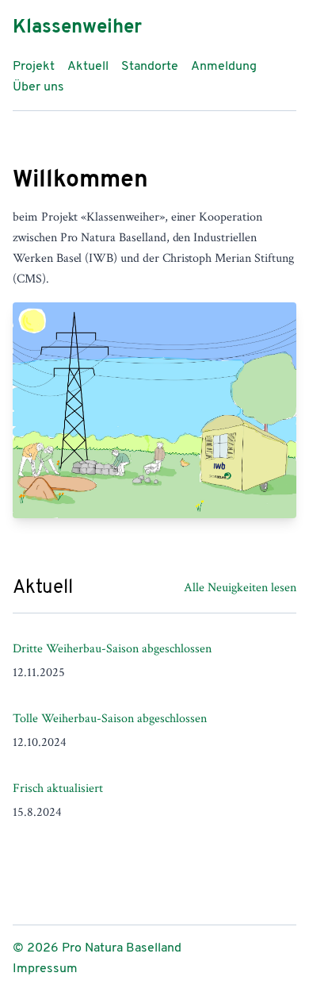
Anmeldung (224, 67)
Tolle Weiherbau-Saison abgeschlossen (110, 718)
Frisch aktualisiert (58, 788)
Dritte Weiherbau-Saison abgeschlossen (112, 648)
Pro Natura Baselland (121, 948)
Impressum (45, 969)
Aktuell (88, 67)
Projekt (34, 67)
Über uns (38, 87)
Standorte (149, 67)
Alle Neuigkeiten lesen (240, 587)
